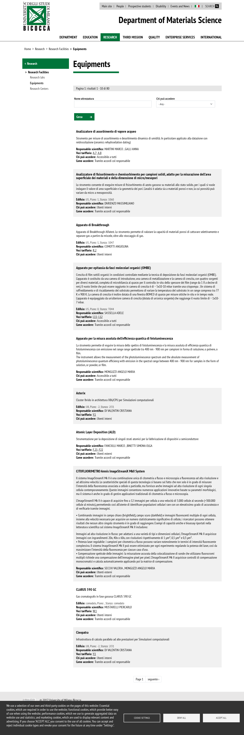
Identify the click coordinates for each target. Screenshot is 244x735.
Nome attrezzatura (84, 99)
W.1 (95, 611)
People (120, 6)
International (211, 37)
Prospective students (139, 6)
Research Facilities (59, 49)
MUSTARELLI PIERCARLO (118, 607)
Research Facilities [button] (38, 72)
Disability (161, 6)
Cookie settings (142, 717)
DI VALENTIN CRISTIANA (118, 411)
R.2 (94, 250)
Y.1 (94, 415)
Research (110, 37)
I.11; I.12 (98, 317)
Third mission (133, 37)
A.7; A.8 (97, 153)
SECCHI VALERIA (113, 568)
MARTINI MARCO (113, 149)
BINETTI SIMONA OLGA (139, 446)
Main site (107, 6)
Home (27, 49)
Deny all (181, 717)
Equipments (79, 49)
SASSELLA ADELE (114, 313)
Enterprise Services (180, 37)
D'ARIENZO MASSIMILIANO (119, 203)
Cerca (79, 117)
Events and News (180, 6)
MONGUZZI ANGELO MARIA (119, 372)
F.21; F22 (98, 450)
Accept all (221, 717)
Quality (154, 37)
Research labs (37, 77)
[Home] (36, 16)
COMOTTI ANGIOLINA (116, 246)
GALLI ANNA (132, 149)
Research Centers (39, 89)
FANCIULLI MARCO (114, 446)
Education (90, 37)
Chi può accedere (165, 99)
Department (68, 37)
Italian (197, 6)
